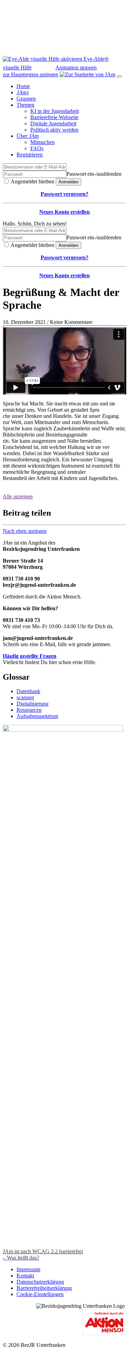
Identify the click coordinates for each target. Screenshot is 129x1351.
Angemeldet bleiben (32, 181)
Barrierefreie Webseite (54, 117)
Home (23, 86)
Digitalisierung (33, 704)
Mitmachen (42, 142)
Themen (25, 105)
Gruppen (26, 99)
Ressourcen (29, 710)
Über (28, 136)
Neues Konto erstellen (64, 212)
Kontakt (25, 1275)
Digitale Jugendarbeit (53, 123)
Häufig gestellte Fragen (29, 656)
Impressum (28, 1269)
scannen (25, 697)
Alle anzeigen (18, 496)
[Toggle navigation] (119, 76)
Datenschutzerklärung (40, 1282)
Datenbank (28, 691)
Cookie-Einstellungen (40, 1294)
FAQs (36, 148)
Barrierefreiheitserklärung (44, 1288)
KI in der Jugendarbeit (54, 111)
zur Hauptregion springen (30, 74)
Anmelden (68, 181)
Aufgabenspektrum (37, 716)
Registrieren (30, 154)
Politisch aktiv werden (54, 130)
